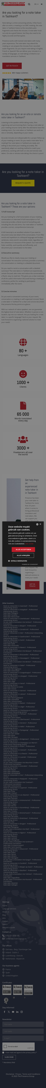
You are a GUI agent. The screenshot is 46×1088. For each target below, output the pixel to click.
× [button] (40, 524)
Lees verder (29, 544)
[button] (17, 561)
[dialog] (23, 544)
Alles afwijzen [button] (23, 555)
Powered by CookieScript (30, 564)
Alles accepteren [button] (23, 549)
